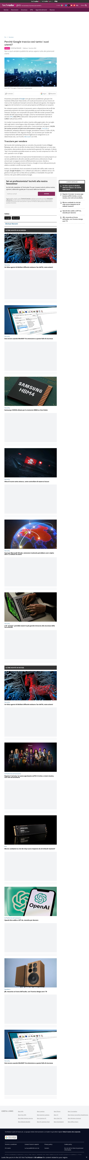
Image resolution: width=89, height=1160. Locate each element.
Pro (5, 37)
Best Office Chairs (73, 1122)
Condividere (10, 93)
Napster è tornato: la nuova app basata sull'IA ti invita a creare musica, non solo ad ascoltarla (72, 196)
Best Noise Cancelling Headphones (78, 1115)
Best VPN (20, 1111)
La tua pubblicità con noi (32, 1148)
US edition (38, 1157)
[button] (84, 5)
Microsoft (28, 137)
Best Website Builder (24, 1122)
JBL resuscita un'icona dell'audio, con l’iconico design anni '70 (72, 219)
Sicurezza (24, 10)
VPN (31, 10)
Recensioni (14, 10)
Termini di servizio (25, 198)
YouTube (45, 128)
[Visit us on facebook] (66, 5)
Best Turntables (72, 1111)
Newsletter (53, 93)
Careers (46, 1148)
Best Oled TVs (58, 1118)
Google (22, 99)
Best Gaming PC (41, 1118)
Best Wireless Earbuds (74, 1118)
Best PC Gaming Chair (43, 1122)
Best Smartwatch (59, 1122)
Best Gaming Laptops (43, 1115)
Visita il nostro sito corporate (71, 1132)
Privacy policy (48, 1144)
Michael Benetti (16, 48)
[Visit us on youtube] (71, 5)
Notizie (6, 10)
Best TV (56, 1115)
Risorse (52, 10)
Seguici (44, 93)
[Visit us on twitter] (69, 5)
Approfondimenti (41, 10)
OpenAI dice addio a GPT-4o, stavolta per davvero (71, 211)
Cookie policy (68, 1144)
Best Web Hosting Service (25, 1118)
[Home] (35, 1)
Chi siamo (8, 1148)
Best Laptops (40, 1111)
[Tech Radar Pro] (46, 1)
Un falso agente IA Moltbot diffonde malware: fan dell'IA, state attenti (71, 187)
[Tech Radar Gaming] (54, 1)
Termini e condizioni (11, 1144)
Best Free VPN (22, 1115)
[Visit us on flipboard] (74, 5)
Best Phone (57, 1111)
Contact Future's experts (32, 1144)
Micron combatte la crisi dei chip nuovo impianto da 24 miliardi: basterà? (71, 204)
